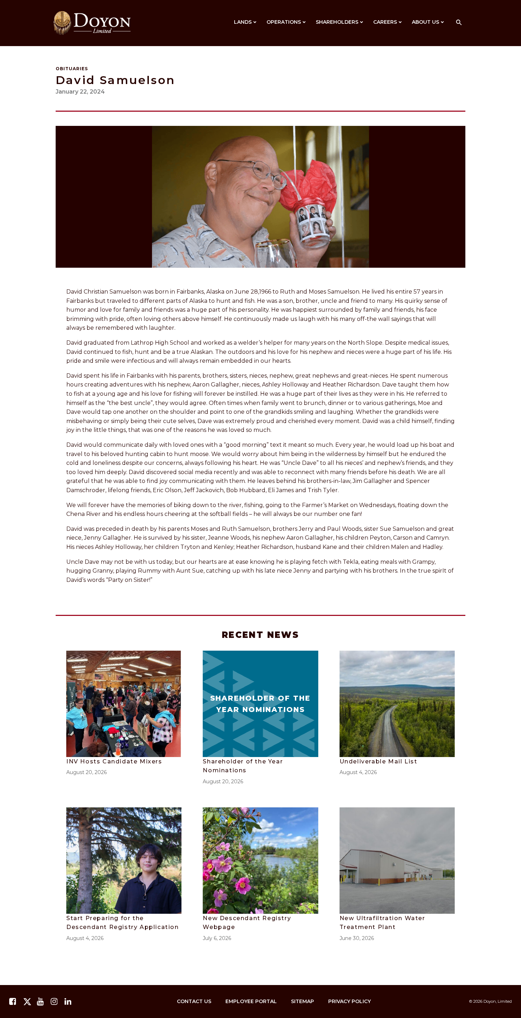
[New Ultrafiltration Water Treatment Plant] (397, 860)
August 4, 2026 (358, 772)
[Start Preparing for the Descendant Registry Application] (123, 860)
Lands (243, 22)
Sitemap (302, 1001)
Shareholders (337, 22)
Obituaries (72, 68)
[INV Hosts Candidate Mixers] (123, 703)
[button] (459, 22)
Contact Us (194, 1001)
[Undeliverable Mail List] (397, 703)
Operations (284, 22)
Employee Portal (251, 1001)
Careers (385, 22)
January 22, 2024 (80, 91)
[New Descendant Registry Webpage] (260, 860)
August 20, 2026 (86, 772)
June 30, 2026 (357, 938)
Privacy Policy (349, 1001)
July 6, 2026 (217, 938)
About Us (425, 22)
